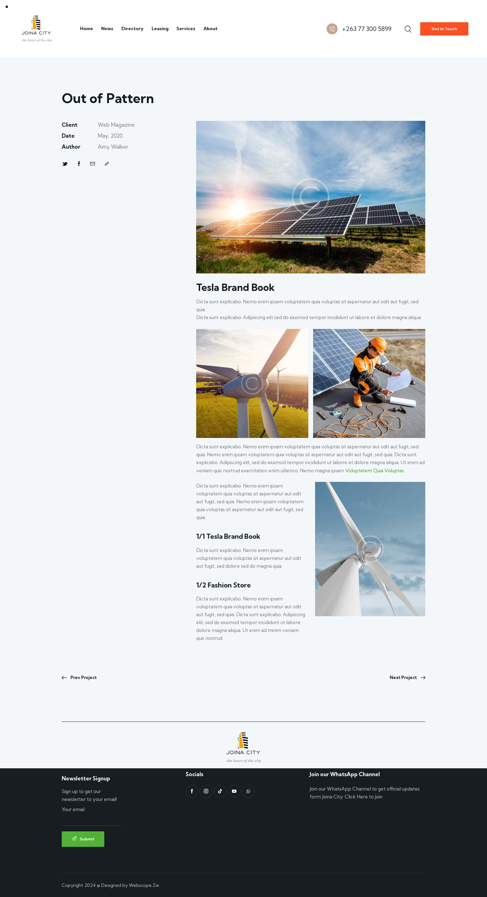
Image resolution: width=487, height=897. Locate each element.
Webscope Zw (144, 885)
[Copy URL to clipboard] (107, 164)
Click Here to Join (363, 797)
